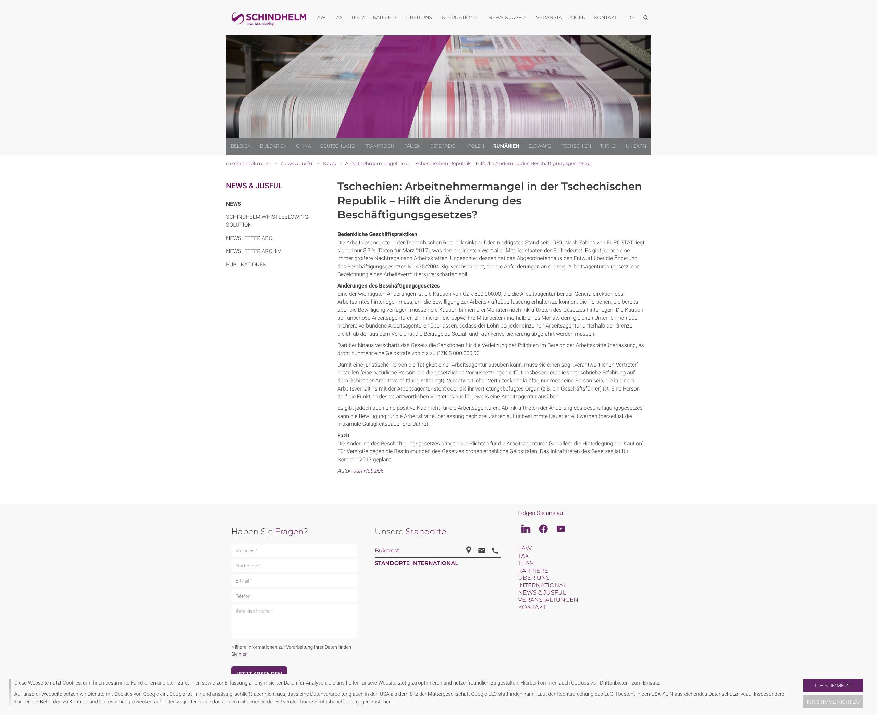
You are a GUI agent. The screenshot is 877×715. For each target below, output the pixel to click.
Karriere (533, 570)
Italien (411, 146)
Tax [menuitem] (338, 17)
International (542, 585)
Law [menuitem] (320, 17)
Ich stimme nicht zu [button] (833, 702)
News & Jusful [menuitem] (508, 17)
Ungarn (636, 146)
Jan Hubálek (368, 471)
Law (525, 548)
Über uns (533, 578)
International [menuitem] (460, 17)
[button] (801, 694)
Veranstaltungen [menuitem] (561, 17)
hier (242, 654)
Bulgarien (273, 146)
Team (526, 563)
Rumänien (506, 146)
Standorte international (416, 563)
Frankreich (379, 146)
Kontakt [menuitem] (605, 17)
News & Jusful (254, 186)
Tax (523, 556)
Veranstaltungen (548, 600)
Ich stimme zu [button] (833, 685)
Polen (476, 146)
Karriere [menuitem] (385, 17)
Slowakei (540, 146)
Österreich (444, 146)
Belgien (241, 146)
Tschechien (576, 146)
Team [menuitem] (358, 17)
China (303, 146)
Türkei (608, 146)
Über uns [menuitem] (419, 17)
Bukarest (387, 551)
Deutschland (337, 146)
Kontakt (532, 607)
